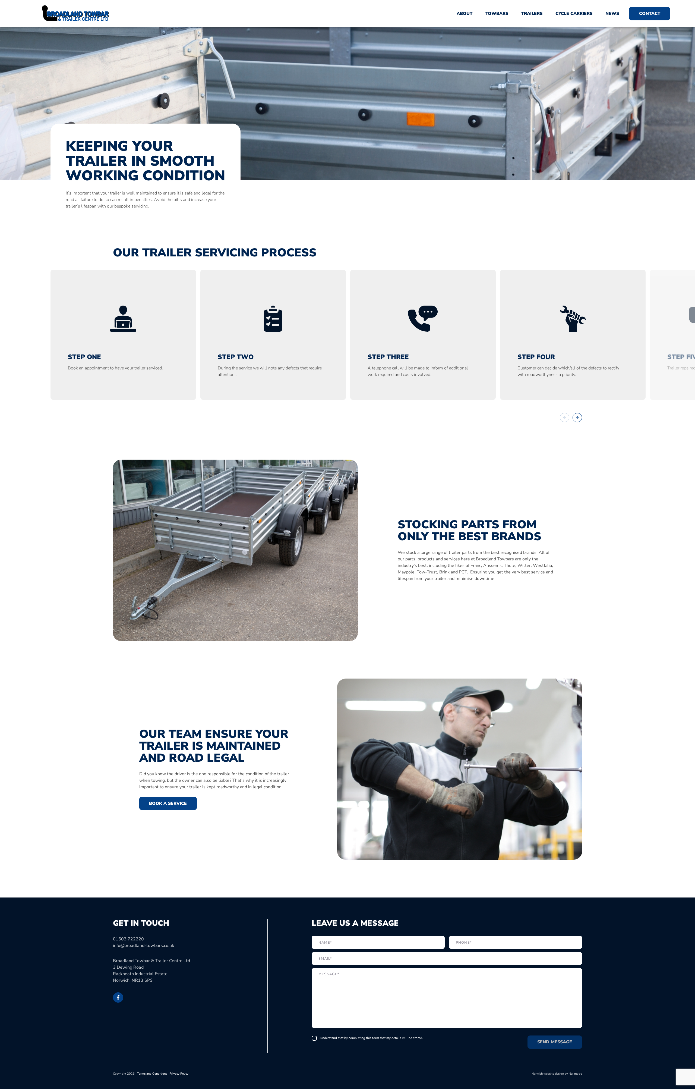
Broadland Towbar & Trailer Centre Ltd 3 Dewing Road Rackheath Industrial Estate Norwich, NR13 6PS (151, 970)
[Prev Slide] (564, 417)
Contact (649, 14)
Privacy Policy (178, 1074)
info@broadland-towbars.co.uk (143, 946)
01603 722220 (128, 939)
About (464, 14)
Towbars (496, 14)
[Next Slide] (577, 417)
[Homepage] (75, 13)
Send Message (554, 1042)
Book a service (168, 803)
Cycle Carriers (573, 14)
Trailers (531, 14)
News (612, 14)
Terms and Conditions (152, 1074)
